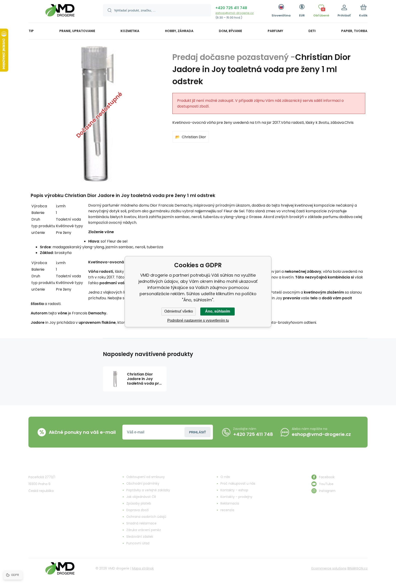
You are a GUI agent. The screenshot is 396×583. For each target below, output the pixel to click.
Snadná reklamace (141, 523)
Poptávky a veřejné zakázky (148, 490)
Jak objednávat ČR (141, 496)
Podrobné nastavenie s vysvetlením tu (198, 320)
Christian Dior (194, 137)
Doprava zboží (137, 510)
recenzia (227, 510)
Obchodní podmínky (142, 483)
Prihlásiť (197, 432)
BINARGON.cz (357, 568)
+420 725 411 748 (231, 8)
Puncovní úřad (137, 543)
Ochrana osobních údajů (146, 516)
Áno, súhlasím (217, 311)
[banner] (59, 12)
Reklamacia (229, 503)
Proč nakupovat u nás (237, 483)
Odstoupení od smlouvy (145, 477)
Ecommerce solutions (328, 568)
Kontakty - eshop (234, 490)
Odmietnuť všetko (178, 311)
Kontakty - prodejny (236, 496)
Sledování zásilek (139, 536)
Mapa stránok (143, 568)
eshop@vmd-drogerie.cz (234, 13)
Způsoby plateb (138, 503)
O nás (225, 477)
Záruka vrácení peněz (143, 530)
